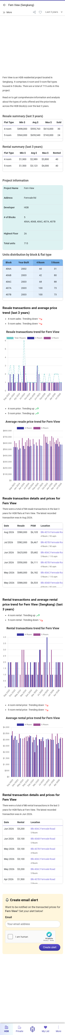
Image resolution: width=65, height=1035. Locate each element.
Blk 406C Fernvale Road (43, 828)
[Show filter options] (8, 12)
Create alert (49, 947)
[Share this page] (34, 12)
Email (8, 917)
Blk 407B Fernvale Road (43, 849)
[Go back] (5, 5)
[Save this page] (40, 12)
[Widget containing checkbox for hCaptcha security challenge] (30, 936)
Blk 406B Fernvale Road (43, 838)
